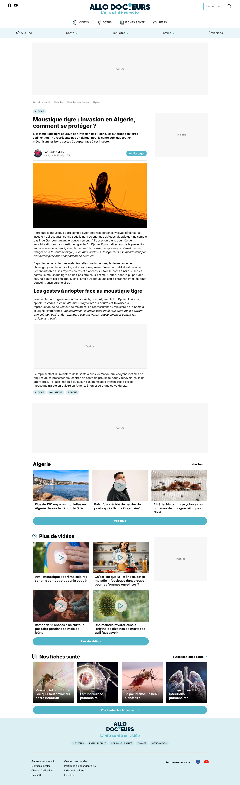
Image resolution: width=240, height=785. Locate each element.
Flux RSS (36, 775)
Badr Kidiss (56, 152)
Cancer (142, 743)
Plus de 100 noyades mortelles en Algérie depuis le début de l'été (60, 506)
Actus (107, 22)
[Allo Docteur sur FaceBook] (9, 5)
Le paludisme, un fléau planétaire (142, 696)
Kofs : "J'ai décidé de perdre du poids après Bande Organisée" (117, 506)
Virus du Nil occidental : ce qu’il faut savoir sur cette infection (53, 694)
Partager (139, 153)
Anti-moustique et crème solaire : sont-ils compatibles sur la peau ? (61, 579)
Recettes (78, 743)
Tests (163, 22)
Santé (70, 33)
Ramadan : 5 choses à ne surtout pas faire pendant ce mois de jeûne (59, 629)
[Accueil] (120, 729)
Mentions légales (40, 765)
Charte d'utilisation (42, 770)
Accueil (36, 102)
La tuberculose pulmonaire (91, 696)
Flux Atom (69, 775)
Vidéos (84, 22)
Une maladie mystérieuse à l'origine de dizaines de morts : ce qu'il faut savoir (120, 629)
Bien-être (118, 33)
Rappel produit (97, 743)
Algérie (96, 102)
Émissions (216, 33)
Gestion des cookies (75, 761)
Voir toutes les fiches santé (120, 710)
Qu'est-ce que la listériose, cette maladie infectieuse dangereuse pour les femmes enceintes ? (120, 581)
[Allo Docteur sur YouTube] (206, 762)
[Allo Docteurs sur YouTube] (16, 5)
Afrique (72, 392)
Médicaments (159, 743)
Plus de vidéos (56, 536)
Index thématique (74, 770)
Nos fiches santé (59, 657)
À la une (26, 33)
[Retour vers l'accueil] (120, 8)
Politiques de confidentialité (80, 765)
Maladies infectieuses (78, 102)
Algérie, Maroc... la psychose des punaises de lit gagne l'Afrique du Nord (179, 508)
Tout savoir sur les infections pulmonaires (182, 694)
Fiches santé (135, 22)
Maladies (58, 102)
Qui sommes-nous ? (42, 761)
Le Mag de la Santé (121, 743)
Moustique (55, 392)
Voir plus (120, 521)
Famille (166, 33)
